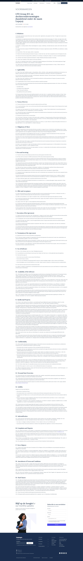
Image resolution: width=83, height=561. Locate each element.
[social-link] (60, 553)
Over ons (53, 539)
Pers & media (53, 544)
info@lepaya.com (60, 431)
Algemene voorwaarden (44, 557)
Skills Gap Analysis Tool (62, 540)
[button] (36, 3)
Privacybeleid (51, 557)
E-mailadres (18, 541)
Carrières (53, 543)
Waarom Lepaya (54, 540)
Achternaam (49, 512)
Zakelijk (48, 516)
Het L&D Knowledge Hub (63, 539)
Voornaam (49, 508)
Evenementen (61, 544)
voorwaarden (30, 26)
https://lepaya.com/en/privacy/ (21, 382)
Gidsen (60, 543)
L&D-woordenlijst (61, 546)
